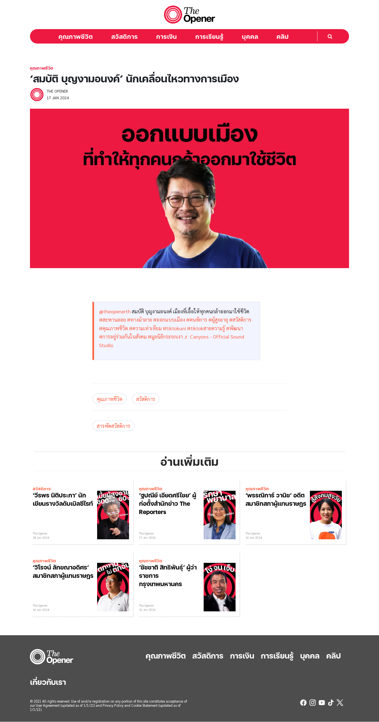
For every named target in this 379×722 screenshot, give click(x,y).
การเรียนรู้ (209, 36)
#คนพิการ (196, 319)
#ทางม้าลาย (139, 319)
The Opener (52, 656)
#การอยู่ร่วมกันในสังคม (123, 336)
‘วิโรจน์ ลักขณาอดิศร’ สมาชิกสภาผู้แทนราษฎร (63, 571)
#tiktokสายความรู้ (206, 328)
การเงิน (166, 36)
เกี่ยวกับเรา (48, 681)
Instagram (312, 702)
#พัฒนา (234, 328)
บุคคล (250, 36)
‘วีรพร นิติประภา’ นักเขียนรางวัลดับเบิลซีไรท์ (63, 498)
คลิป (283, 36)
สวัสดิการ (124, 36)
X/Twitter (340, 702)
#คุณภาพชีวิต (113, 328)
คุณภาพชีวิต (76, 36)
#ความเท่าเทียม (145, 328)
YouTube (321, 702)
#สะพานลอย (112, 319)
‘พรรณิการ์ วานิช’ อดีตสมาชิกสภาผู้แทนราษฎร (276, 498)
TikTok (330, 702)
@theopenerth (115, 311)
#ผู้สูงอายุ (218, 319)
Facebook (303, 702)
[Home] (189, 14)
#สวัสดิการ (240, 319)
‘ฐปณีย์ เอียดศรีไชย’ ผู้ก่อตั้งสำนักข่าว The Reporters (167, 503)
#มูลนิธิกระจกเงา (165, 336)
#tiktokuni (174, 328)
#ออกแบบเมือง (169, 319)
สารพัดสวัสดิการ (113, 426)
